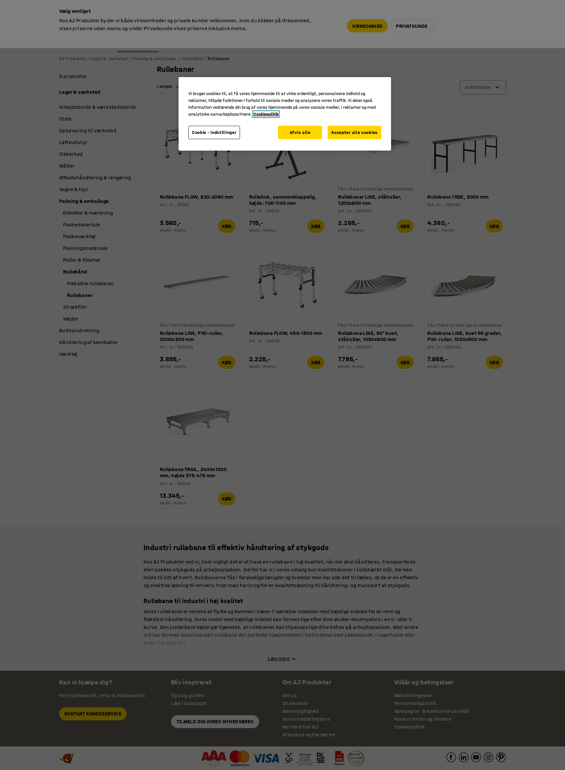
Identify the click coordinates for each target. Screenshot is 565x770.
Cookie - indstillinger (214, 132)
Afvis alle (300, 132)
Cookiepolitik (266, 114)
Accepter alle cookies (354, 132)
